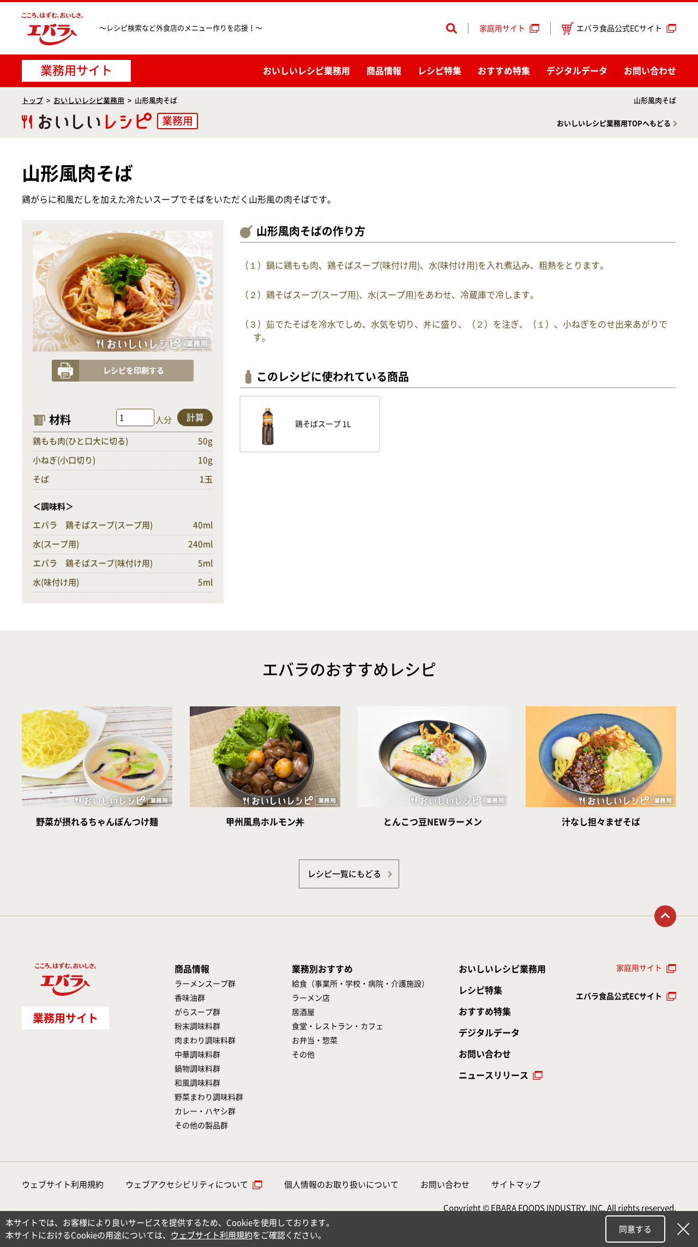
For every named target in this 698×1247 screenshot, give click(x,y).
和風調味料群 (197, 1083)
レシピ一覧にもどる (344, 874)
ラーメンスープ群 (205, 984)
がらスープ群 (197, 1012)
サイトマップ (515, 1185)
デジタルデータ (576, 70)
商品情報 (383, 70)
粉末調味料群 (197, 1026)
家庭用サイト (502, 28)
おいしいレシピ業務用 (88, 100)
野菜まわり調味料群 (208, 1097)
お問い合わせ (650, 70)
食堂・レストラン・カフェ (337, 1026)
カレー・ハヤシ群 (205, 1111)
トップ (32, 100)
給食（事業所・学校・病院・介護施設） (360, 984)
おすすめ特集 (504, 70)
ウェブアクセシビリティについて (186, 1185)
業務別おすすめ (322, 969)
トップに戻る (665, 916)
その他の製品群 (201, 1125)
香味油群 (189, 998)
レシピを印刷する (133, 370)
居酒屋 (303, 1012)
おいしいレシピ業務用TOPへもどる (614, 123)
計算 (195, 417)
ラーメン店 (311, 998)
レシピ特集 (439, 70)
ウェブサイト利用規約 (63, 1185)
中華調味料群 (197, 1054)
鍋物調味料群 (197, 1069)
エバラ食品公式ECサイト (619, 28)
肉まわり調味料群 (205, 1040)
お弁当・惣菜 (315, 1040)
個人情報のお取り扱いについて (341, 1185)
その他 (303, 1054)
